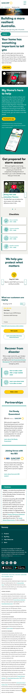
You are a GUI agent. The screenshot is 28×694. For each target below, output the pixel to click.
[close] (26, 675)
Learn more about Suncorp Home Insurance (14, 336)
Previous (2, 195)
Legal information (5, 574)
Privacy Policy (12, 574)
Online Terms (17, 574)
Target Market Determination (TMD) (15, 678)
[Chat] (24, 690)
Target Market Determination (7, 603)
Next (25, 195)
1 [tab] (12, 209)
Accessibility (6, 576)
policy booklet (10, 628)
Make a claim (14, 392)
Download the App (8, 119)
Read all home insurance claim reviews (12, 326)
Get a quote (14, 331)
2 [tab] (15, 209)
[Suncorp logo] (7, 3)
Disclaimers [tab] (7, 487)
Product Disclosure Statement (16, 514)
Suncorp (4, 527)
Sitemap (11, 576)
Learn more (6, 67)
